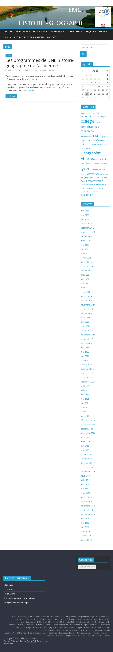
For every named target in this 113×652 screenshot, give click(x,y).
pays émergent (101, 177)
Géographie (91, 152)
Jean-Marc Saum (27, 70)
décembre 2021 (88, 369)
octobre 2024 (87, 266)
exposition (102, 140)
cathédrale (86, 116)
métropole (104, 174)
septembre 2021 (88, 381)
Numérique (56, 31)
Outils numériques (60, 625)
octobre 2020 (87, 428)
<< (83, 70)
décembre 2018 (88, 501)
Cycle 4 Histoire (45, 619)
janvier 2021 (86, 416)
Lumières (103, 164)
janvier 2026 (86, 223)
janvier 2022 (86, 364)
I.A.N (108, 622)
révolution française (88, 188)
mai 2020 (85, 450)
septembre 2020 (88, 433)
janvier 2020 (86, 458)
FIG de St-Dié (9, 593)
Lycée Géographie (28, 622)
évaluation (87, 194)
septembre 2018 (88, 514)
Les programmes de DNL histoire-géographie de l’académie (40, 62)
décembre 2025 (88, 227)
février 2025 (86, 257)
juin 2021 (85, 394)
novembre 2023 (88, 304)
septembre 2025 (88, 236)
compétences (90, 127)
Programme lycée (103, 616)
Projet (84, 181)
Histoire (87, 158)
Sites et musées (104, 627)
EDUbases (8, 589)
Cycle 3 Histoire (31, 619)
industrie (104, 159)
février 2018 (86, 535)
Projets (90, 31)
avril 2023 (85, 322)
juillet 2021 (85, 390)
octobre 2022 (87, 339)
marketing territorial (98, 169)
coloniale (98, 122)
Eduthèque (8, 585)
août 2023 (85, 317)
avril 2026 (85, 219)
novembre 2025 (88, 232)
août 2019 (85, 475)
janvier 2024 (86, 296)
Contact (52, 37)
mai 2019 (85, 488)
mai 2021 (85, 399)
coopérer (86, 131)
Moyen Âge (93, 173)
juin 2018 (85, 518)
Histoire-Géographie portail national (19, 598)
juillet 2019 (85, 480)
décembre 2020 (88, 420)
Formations (74, 31)
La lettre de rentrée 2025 (43, 616)
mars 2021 (85, 407)
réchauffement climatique (93, 184)
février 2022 (86, 360)
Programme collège (86, 616)
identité (96, 159)
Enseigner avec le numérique (16, 602)
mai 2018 (85, 523)
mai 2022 (85, 351)
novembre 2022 (88, 334)
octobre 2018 (87, 510)
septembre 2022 (88, 343)
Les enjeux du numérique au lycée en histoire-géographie (29, 625)
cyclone (95, 131)
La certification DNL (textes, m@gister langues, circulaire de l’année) (31, 633)
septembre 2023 (88, 313)
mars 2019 (85, 493)
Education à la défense (84, 622)
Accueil (9, 31)
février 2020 (86, 454)
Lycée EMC (70, 622)
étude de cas (93, 191)
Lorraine (96, 164)
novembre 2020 (88, 424)
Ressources (39, 31)
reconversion (95, 180)
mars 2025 (85, 253)
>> (107, 70)
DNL (7, 37)
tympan (84, 191)
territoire (99, 188)
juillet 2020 (85, 441)
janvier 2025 (86, 262)
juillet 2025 (85, 240)
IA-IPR (30, 616)
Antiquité (84, 113)
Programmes (71, 616)
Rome (105, 181)
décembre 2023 (88, 300)
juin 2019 (85, 484)
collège (87, 121)
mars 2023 (85, 326)
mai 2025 (85, 245)
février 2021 (86, 411)
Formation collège (24, 627)
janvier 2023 (86, 330)
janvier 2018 (86, 540)
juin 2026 (85, 210)
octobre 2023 (87, 309)
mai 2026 (85, 215)
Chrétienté (96, 117)
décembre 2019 (88, 463)
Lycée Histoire (58, 619)
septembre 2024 (88, 270)
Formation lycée (39, 627)
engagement (105, 137)
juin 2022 (85, 347)
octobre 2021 (87, 377)
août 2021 (85, 386)
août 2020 (85, 437)
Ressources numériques (79, 625)
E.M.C (39, 622)
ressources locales (48, 630)
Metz (83, 174)
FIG (83, 144)
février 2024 (86, 292)
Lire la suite (29, 90)
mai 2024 (85, 283)
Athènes (91, 113)
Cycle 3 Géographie (84, 619)
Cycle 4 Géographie (102, 619)
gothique (96, 144)
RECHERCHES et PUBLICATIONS (29, 37)
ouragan (84, 177)
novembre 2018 (88, 505)
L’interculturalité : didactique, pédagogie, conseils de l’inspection (84, 633)
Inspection (22, 31)
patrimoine (91, 177)
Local (102, 31)
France (88, 145)
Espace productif (89, 140)
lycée (85, 168)
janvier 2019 (86, 497)
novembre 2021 (88, 373)
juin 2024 (85, 279)
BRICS (97, 113)
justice (83, 164)
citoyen (103, 117)
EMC (96, 136)
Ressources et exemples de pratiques (61, 635)
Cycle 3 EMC (48, 622)
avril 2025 (85, 249)
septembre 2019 (88, 471)
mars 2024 (85, 287)
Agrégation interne (55, 627)
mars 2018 (85, 531)
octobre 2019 (87, 467)
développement (87, 137)
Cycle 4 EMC (59, 622)
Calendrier (105, 625)
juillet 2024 (85, 275)
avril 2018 (85, 527)
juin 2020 (85, 446)
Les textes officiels (102, 630)
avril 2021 (85, 403)
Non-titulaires (69, 627)
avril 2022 (85, 356)
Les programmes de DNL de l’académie (78, 630)
